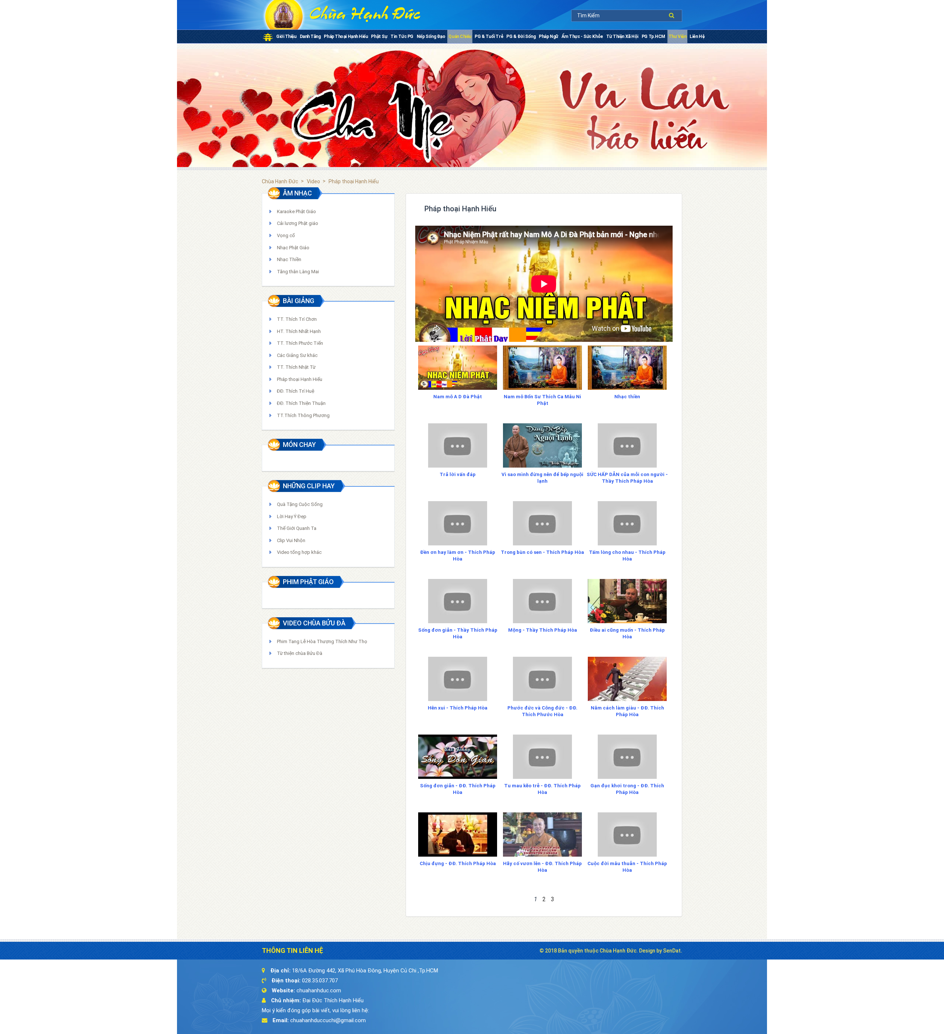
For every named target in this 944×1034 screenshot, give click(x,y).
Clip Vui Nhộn (291, 540)
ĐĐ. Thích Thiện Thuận (301, 403)
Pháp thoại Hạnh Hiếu (346, 36)
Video (313, 181)
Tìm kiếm (673, 15)
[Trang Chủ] (268, 36)
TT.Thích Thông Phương (303, 415)
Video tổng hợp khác (299, 552)
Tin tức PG (402, 36)
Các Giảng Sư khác (297, 355)
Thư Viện (677, 36)
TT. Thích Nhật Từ (296, 367)
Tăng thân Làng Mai (298, 271)
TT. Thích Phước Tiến (300, 343)
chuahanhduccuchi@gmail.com (328, 1020)
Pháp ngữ (548, 36)
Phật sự (379, 36)
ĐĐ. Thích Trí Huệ (295, 391)
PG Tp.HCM (653, 36)
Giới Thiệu (286, 36)
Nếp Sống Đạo (431, 36)
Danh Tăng (310, 36)
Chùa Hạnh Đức (280, 181)
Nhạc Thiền (289, 259)
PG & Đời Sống (520, 36)
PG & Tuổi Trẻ (489, 36)
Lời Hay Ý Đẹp (291, 516)
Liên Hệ (697, 36)
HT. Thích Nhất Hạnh (299, 331)
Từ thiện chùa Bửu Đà (299, 653)
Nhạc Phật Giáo (293, 247)
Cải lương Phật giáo (297, 223)
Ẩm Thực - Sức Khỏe (582, 36)
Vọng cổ (286, 235)
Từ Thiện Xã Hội (622, 36)
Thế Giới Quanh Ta (296, 528)
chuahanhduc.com (318, 990)
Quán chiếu (459, 36)
